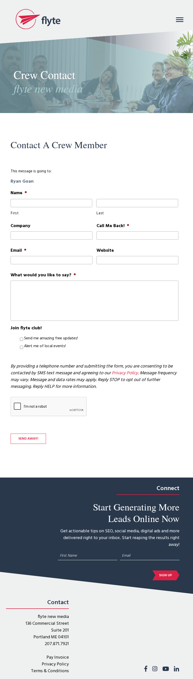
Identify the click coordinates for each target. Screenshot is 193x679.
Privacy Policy (125, 373)
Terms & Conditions (50, 671)
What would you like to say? (43, 275)
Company (20, 226)
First (15, 213)
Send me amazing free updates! (51, 339)
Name (19, 193)
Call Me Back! (112, 226)
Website (105, 250)
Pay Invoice (57, 657)
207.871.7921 (57, 644)
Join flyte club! (26, 328)
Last (100, 213)
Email (18, 250)
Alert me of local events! (45, 346)
